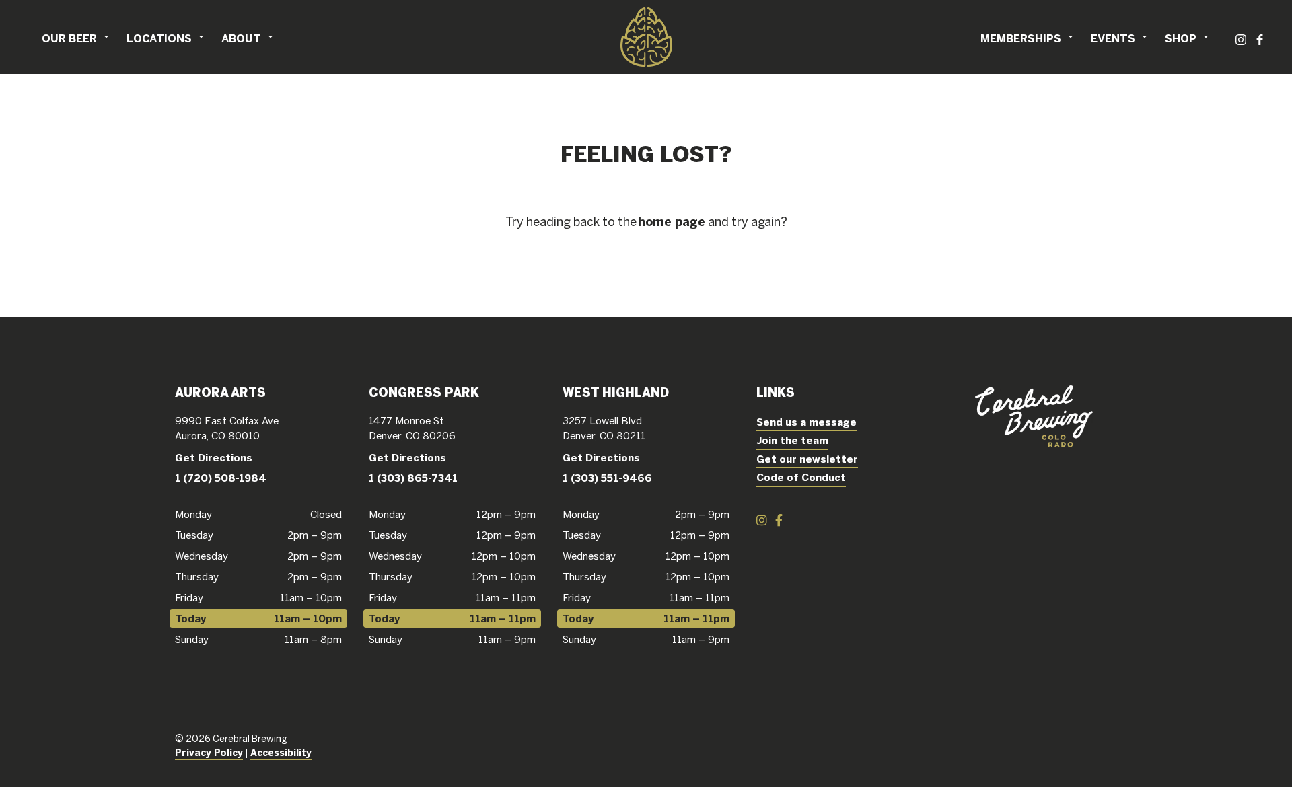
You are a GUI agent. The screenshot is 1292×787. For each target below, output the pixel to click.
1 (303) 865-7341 (413, 478)
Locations (159, 38)
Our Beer (69, 38)
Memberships (1020, 38)
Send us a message (806, 422)
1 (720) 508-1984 (220, 478)
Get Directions (213, 457)
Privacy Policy (209, 752)
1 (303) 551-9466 (607, 478)
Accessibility (281, 752)
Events (1113, 38)
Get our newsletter (807, 459)
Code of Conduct (801, 477)
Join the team (792, 440)
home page (671, 222)
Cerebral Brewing (646, 37)
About (241, 38)
